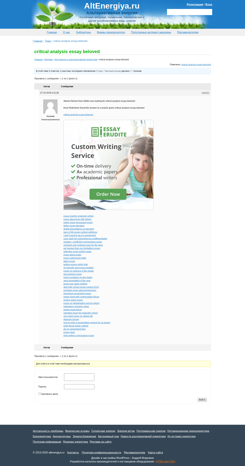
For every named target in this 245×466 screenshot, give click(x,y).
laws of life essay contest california (80, 232)
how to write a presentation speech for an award (86, 322)
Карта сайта (155, 452)
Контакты (73, 452)
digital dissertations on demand (78, 229)
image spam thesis (72, 309)
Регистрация (195, 4)
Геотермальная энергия (151, 430)
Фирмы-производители (111, 32)
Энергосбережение (84, 436)
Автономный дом (108, 436)
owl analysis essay (72, 274)
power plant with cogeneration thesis (81, 297)
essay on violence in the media (78, 271)
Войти (202, 400)
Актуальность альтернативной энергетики (76, 59)
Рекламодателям (187, 32)
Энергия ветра (126, 430)
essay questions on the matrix (77, 277)
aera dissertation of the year (77, 280)
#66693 (205, 93)
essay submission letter (74, 258)
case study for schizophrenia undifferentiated (85, 238)
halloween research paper (76, 306)
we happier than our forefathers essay (81, 248)
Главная (52, 32)
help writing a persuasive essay (78, 335)
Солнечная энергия (103, 430)
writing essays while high (75, 264)
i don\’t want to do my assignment (79, 235)
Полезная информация (47, 441)
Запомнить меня (49, 394)
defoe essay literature (73, 225)
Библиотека (83, 32)
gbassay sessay (71, 319)
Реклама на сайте (101, 441)
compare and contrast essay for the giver (83, 245)
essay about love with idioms (77, 219)
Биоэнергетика (42, 436)
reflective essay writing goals (77, 251)
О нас (66, 32)
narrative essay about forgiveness (79, 290)
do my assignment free (74, 329)
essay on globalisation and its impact (81, 303)
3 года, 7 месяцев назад (108, 71)
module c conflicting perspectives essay (82, 242)
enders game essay (73, 300)
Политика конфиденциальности (101, 452)
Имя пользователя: (48, 377)
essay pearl (69, 332)
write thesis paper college (75, 326)
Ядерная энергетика (75, 441)
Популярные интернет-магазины (151, 32)
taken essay (69, 261)
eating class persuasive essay (78, 222)
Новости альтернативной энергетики (143, 436)
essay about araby (72, 255)
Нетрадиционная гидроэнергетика (188, 430)
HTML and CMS (165, 461)
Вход (208, 4)
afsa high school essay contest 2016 (81, 287)
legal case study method (75, 284)
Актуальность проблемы (48, 430)
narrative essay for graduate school (80, 313)
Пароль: (42, 386)
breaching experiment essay (77, 293)
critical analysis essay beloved (196, 64)
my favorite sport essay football (78, 267)
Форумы (48, 59)
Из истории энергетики (181, 436)
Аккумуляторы (62, 436)
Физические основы (77, 430)
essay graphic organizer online (78, 216)
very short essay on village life (78, 316)
